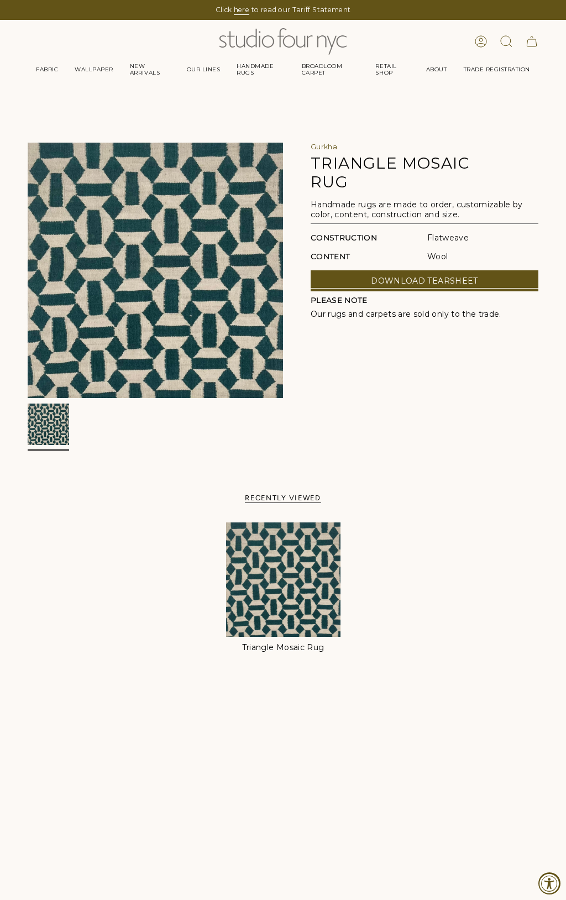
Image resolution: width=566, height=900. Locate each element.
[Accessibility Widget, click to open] (549, 883)
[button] (47, 70)
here (241, 10)
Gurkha (324, 147)
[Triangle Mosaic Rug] (283, 579)
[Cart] (531, 41)
